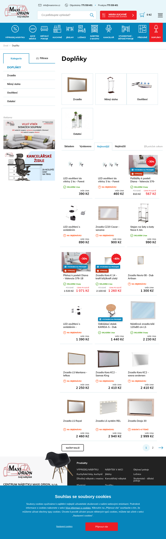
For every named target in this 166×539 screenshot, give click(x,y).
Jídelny (108, 474)
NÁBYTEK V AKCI (114, 469)
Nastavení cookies (64, 526)
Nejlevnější (103, 146)
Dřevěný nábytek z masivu (90, 478)
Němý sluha (13, 84)
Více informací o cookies (78, 507)
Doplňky (109, 485)
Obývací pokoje (141, 469)
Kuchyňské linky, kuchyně (89, 474)
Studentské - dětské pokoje (143, 479)
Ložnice (137, 474)
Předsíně (81, 485)
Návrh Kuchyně (117, 15)
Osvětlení (12, 92)
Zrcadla (11, 75)
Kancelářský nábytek (115, 478)
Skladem (69, 146)
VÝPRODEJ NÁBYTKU (88, 469)
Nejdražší (120, 146)
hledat (90, 15)
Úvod (5, 45)
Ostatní (11, 101)
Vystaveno (85, 146)
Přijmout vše (101, 526)
